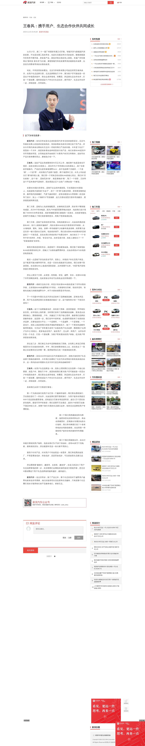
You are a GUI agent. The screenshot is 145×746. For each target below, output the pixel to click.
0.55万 (104, 237)
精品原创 (96, 442)
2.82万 (104, 256)
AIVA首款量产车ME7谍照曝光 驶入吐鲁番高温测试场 (106, 574)
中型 (113, 211)
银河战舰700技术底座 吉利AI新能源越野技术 (106, 561)
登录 (64, 537)
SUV (92, 211)
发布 (78, 537)
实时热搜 (96, 39)
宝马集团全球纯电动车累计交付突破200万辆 (106, 554)
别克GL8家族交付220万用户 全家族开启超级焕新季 (106, 580)
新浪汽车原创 (44, 32)
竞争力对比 (97, 290)
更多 (120, 39)
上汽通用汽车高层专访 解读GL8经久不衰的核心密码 (106, 587)
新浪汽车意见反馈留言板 (103, 735)
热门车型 (96, 207)
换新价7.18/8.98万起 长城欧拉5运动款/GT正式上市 (105, 535)
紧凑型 (108, 211)
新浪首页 (126, 702)
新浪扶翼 (96, 727)
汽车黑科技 (97, 377)
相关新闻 (30, 550)
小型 (103, 211)
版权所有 (114, 742)
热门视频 (96, 142)
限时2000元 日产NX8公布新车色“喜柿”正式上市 (106, 548)
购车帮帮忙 (97, 339)
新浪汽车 (29, 2)
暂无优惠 (103, 228)
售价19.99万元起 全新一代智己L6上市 (106, 541)
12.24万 (104, 219)
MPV (98, 211)
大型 (119, 211)
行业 (31, 17)
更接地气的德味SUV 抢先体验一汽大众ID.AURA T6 (106, 567)
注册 (69, 537)
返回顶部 (126, 717)
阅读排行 (96, 523)
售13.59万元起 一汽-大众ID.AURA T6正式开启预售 (106, 528)
